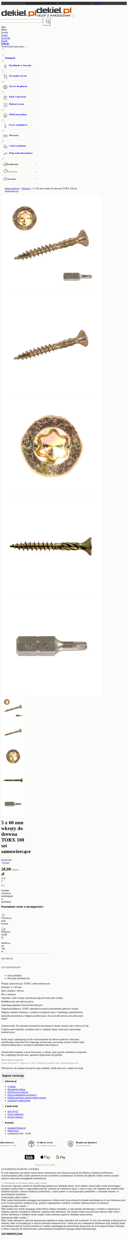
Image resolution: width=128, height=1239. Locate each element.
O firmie (11, 1086)
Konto (4, 35)
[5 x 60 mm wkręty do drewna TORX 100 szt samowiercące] (51, 294)
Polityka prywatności (17, 1092)
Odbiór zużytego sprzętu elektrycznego (26, 1097)
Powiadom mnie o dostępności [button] (22, 906)
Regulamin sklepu (16, 1089)
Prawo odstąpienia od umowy (22, 1095)
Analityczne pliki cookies (13, 1206)
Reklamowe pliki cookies (13, 1217)
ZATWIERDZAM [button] (11, 1233)
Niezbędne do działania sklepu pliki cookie (25, 1183)
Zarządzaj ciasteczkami (18, 1100)
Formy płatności (15, 1114)
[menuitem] (20, 106)
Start (3, 27)
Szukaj (46, 22)
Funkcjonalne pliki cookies (14, 1197)
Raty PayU (12, 1111)
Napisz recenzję (13, 1075)
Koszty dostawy (15, 1117)
